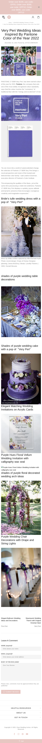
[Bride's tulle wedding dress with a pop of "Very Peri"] (21, 231)
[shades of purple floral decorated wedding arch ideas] (21, 508)
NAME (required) (6, 645)
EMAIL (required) (6, 654)
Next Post (37, 626)
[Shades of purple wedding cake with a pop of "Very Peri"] (21, 379)
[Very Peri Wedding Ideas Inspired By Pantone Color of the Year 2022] (21, 128)
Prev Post (4, 626)
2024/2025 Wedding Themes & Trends (23, 22)
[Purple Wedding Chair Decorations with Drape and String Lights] (21, 577)
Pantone (19, 84)
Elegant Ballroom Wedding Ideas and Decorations (10, 619)
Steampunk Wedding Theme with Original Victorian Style (33, 620)
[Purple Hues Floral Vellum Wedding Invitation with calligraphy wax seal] (21, 468)
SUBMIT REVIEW (12, 692)
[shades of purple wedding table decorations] (21, 312)
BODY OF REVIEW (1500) (9, 662)
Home (10, 22)
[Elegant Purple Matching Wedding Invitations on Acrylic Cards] (21, 433)
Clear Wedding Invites (9, 17)
